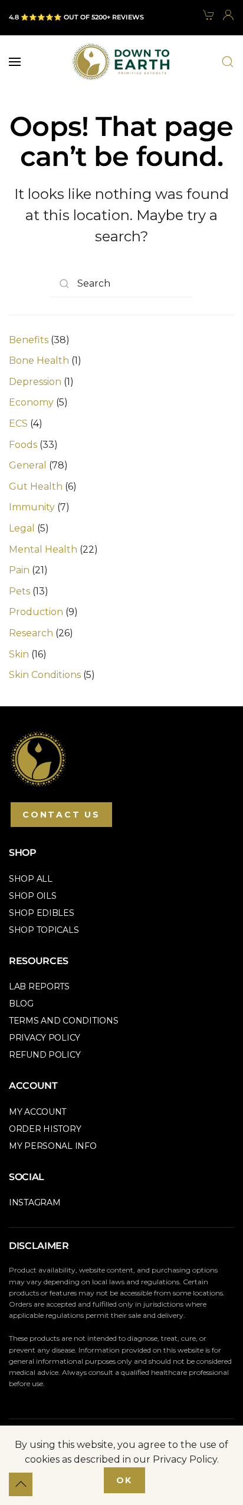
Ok (124, 1480)
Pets (19, 591)
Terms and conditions (63, 1020)
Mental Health (43, 549)
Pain (19, 570)
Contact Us (61, 814)
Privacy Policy (44, 1037)
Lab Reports (39, 986)
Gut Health (36, 486)
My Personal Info (53, 1146)
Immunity (32, 507)
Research (31, 633)
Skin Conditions (45, 674)
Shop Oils (32, 896)
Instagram (34, 1202)
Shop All (30, 878)
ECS (18, 423)
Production (36, 611)
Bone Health (39, 360)
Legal (22, 528)
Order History (45, 1129)
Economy (31, 402)
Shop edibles (41, 913)
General (28, 465)
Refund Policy (44, 1054)
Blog (21, 1003)
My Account (37, 1112)
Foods (23, 444)
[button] (15, 61)
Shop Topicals (43, 930)
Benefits (28, 339)
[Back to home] (121, 61)
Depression (35, 381)
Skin (19, 654)
